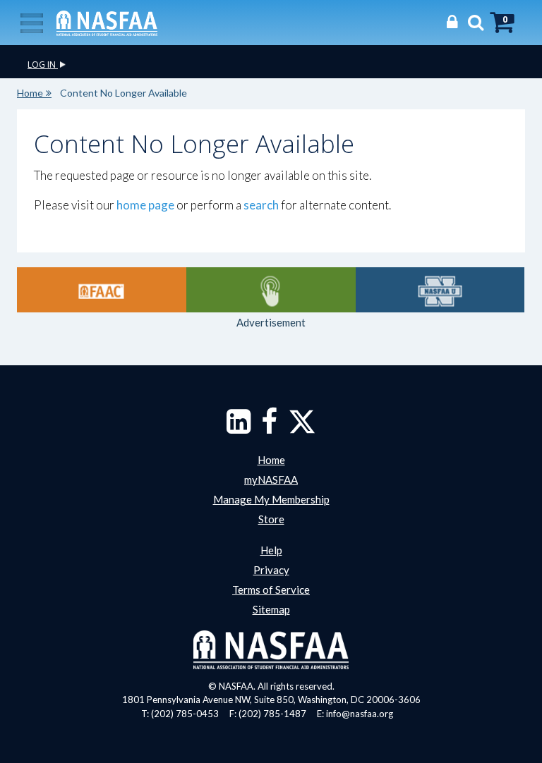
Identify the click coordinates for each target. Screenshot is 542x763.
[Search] (472, 21)
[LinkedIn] (239, 428)
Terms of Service (271, 589)
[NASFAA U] (440, 289)
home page (145, 204)
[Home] (106, 22)
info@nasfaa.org (359, 713)
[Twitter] (302, 428)
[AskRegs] (271, 289)
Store (271, 519)
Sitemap (271, 609)
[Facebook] (269, 428)
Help (271, 550)
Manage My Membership (271, 499)
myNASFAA (271, 479)
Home (30, 93)
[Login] (448, 21)
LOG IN (43, 65)
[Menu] (32, 22)
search (261, 204)
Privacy (271, 569)
